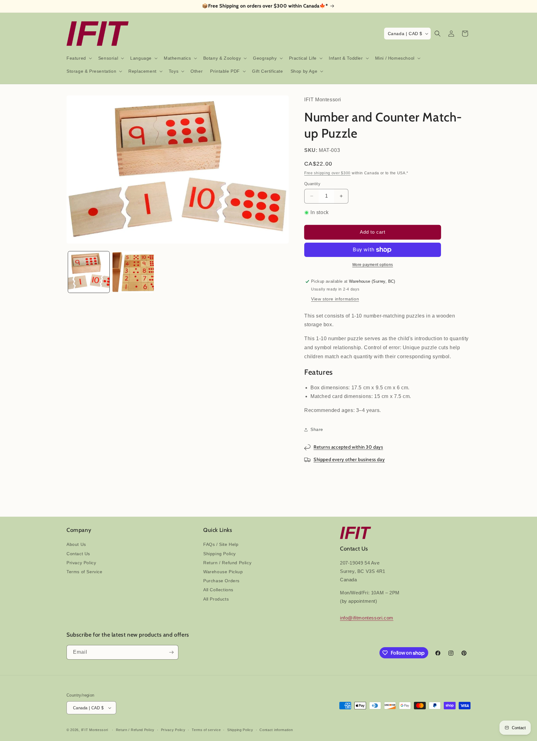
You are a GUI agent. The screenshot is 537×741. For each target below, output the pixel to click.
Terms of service (206, 730)
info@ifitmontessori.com (366, 617)
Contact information (276, 730)
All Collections (218, 589)
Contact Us (78, 553)
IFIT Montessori (94, 730)
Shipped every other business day (349, 459)
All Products (216, 599)
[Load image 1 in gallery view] (88, 272)
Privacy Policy (81, 562)
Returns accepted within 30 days (348, 447)
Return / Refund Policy (227, 562)
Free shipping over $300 (327, 173)
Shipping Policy (219, 553)
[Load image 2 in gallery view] (133, 272)
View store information (335, 298)
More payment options (372, 265)
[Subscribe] (171, 652)
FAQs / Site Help (221, 544)
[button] (78, 58)
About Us (76, 544)
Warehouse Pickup (223, 571)
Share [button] (316, 429)
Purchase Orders (221, 580)
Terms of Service (85, 571)
